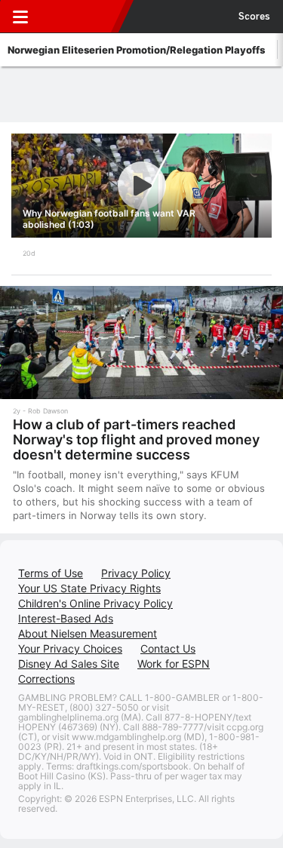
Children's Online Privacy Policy (95, 603)
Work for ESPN (173, 663)
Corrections (46, 678)
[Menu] (20, 16)
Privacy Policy (136, 573)
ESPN (81, 16)
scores (254, 16)
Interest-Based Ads (65, 618)
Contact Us (167, 648)
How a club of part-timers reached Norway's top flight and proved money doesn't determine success (136, 439)
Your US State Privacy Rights (89, 588)
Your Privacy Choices (70, 648)
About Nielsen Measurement (87, 633)
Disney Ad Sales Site (68, 663)
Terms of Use (50, 573)
